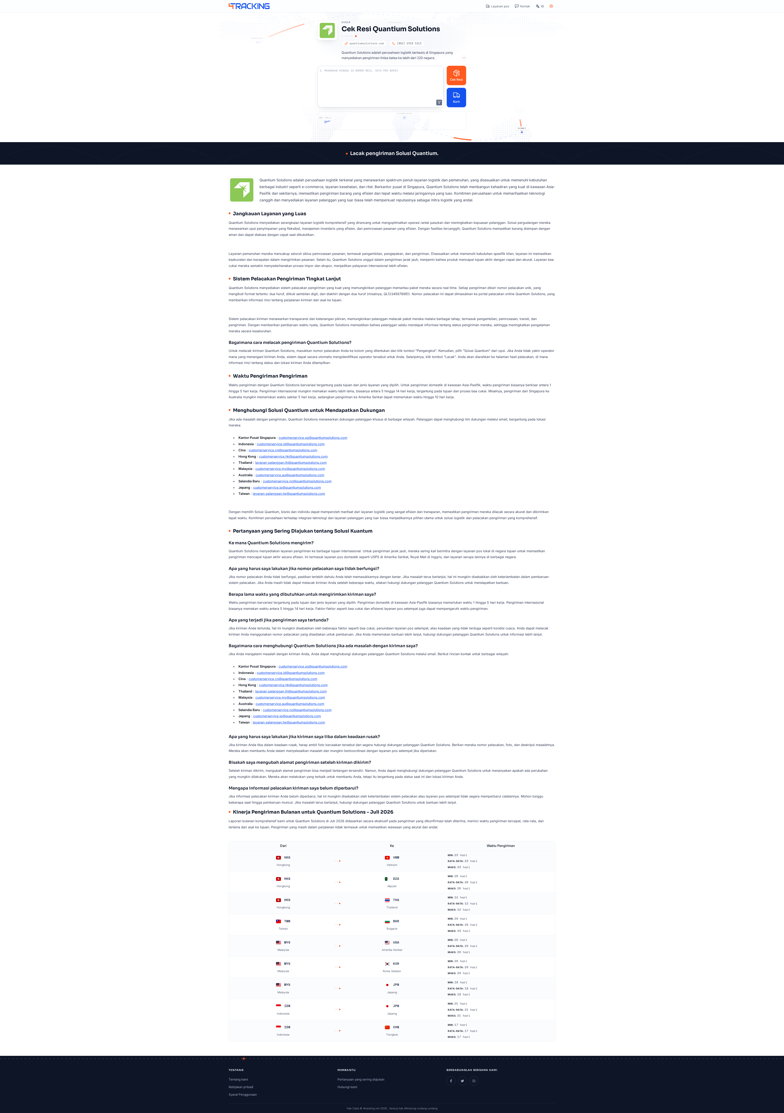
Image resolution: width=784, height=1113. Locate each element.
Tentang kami (238, 1079)
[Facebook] (451, 1080)
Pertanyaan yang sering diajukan (360, 1079)
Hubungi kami (347, 1087)
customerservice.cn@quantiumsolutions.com (283, 450)
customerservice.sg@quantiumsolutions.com (313, 438)
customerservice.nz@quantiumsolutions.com (297, 481)
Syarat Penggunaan (243, 1094)
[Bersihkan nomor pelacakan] (439, 102)
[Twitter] (462, 1080)
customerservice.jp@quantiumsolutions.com (287, 487)
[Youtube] (473, 1080)
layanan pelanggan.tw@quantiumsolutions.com (289, 494)
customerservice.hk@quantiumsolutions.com (293, 456)
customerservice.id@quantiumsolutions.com (291, 444)
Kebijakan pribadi (241, 1087)
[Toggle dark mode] (551, 6)
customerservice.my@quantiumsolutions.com (290, 469)
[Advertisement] (392, 121)
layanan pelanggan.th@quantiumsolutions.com (291, 463)
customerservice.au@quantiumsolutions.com (290, 475)
